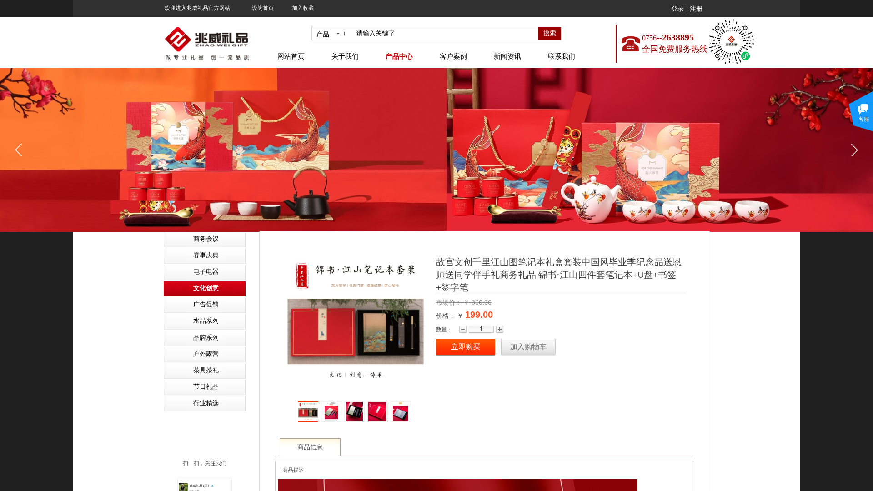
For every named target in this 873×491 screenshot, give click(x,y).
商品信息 (310, 447)
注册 (696, 8)
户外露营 (206, 354)
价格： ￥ (449, 315)
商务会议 (206, 238)
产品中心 (399, 56)
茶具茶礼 (206, 370)
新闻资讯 (507, 56)
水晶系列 (206, 320)
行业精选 (206, 403)
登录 (677, 8)
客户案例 (453, 56)
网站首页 (291, 56)
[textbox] (445, 34)
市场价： (449, 302)
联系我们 (561, 56)
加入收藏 (303, 8)
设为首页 (263, 8)
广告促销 (206, 304)
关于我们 (345, 56)
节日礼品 (206, 386)
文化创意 (206, 288)
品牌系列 (206, 337)
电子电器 (206, 271)
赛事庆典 (206, 255)
